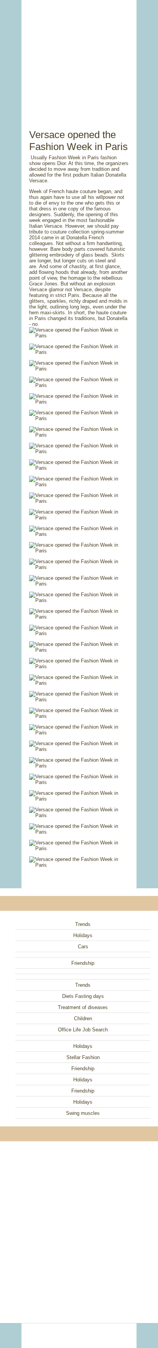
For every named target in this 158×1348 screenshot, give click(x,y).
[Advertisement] (79, 56)
